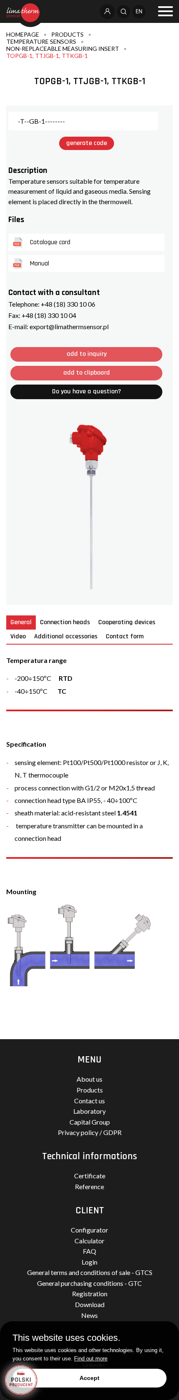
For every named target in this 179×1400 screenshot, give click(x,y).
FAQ (89, 1251)
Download (89, 1304)
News (89, 1315)
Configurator (89, 1230)
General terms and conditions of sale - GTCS (89, 1272)
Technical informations (89, 1156)
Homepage (22, 34)
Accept (89, 1378)
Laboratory (89, 1111)
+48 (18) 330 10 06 (68, 304)
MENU (89, 1059)
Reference (89, 1186)
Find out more (90, 1358)
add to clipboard (86, 372)
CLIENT (89, 1210)
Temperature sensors (41, 41)
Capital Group (90, 1122)
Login (89, 1262)
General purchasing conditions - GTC (89, 1283)
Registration (89, 1294)
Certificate (89, 1176)
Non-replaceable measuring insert (62, 48)
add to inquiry (87, 354)
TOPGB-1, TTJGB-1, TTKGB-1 (47, 55)
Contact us (89, 1101)
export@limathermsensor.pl (69, 326)
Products (67, 34)
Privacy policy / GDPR (90, 1132)
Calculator (89, 1241)
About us (89, 1079)
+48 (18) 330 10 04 (49, 315)
